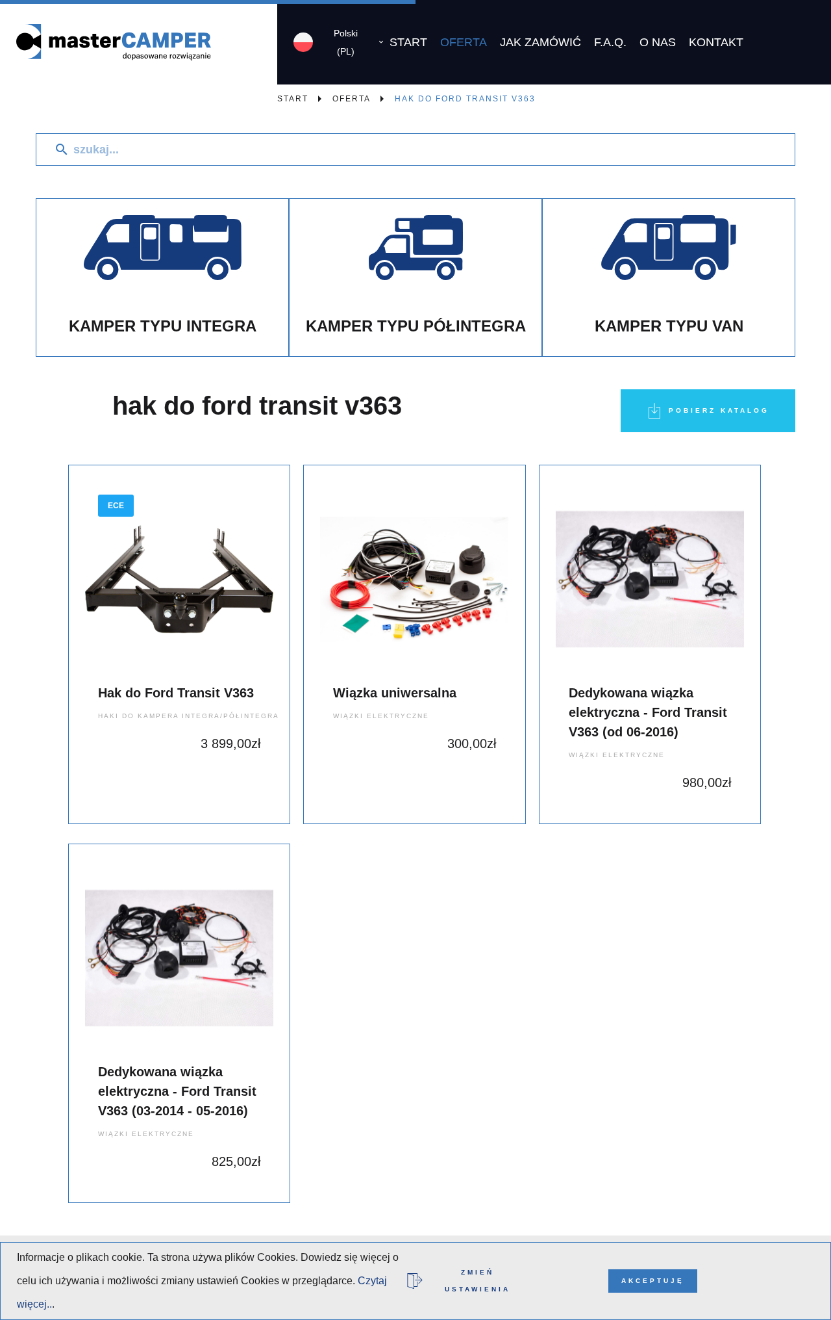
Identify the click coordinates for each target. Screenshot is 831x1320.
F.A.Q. (610, 42)
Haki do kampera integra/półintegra (188, 715)
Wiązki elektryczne (381, 715)
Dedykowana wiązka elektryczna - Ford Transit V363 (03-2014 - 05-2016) (177, 1091)
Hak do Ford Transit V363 (176, 693)
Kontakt (716, 42)
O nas (657, 42)
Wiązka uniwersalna (394, 693)
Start (408, 42)
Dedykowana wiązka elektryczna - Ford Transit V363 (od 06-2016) (648, 712)
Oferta (463, 42)
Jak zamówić (540, 42)
